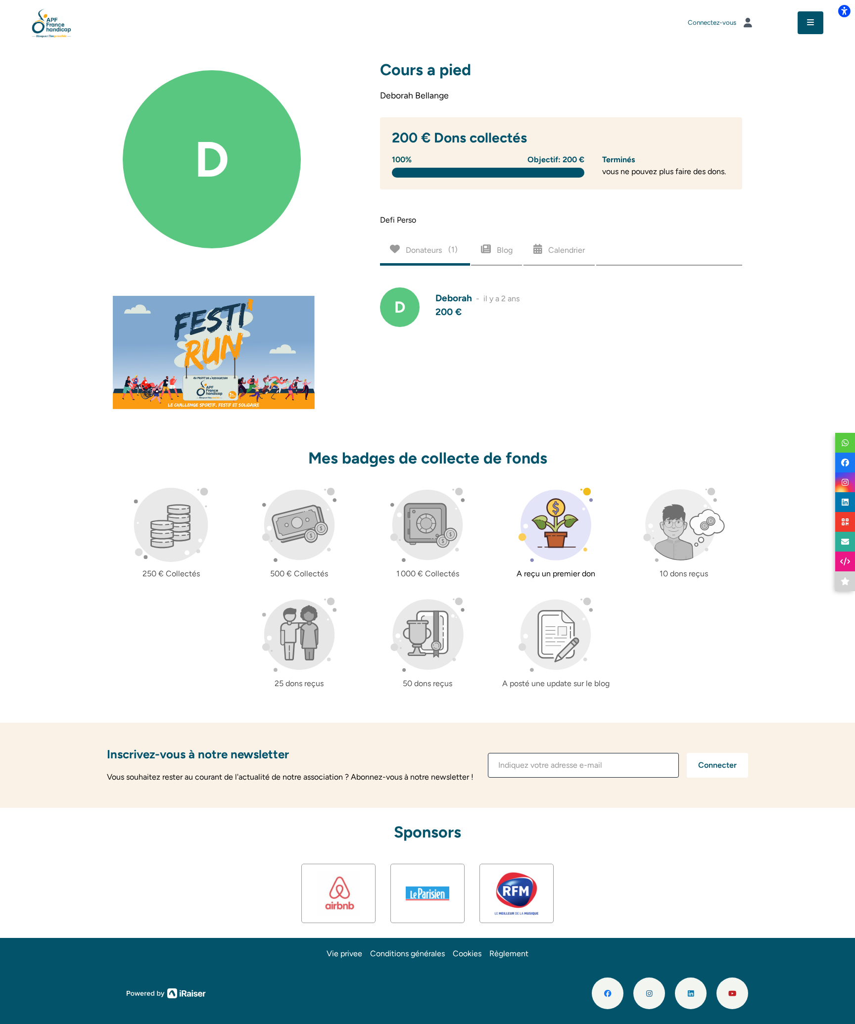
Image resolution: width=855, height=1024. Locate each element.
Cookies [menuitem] (467, 953)
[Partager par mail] (845, 542)
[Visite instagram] (649, 993)
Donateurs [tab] (431, 249)
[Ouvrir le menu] (810, 22)
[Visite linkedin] (691, 993)
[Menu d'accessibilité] (844, 11)
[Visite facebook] (607, 993)
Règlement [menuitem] (508, 953)
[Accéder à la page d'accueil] (52, 22)
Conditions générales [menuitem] (407, 953)
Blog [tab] (504, 249)
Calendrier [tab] (565, 249)
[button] (583, 765)
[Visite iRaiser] (166, 992)
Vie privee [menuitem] (344, 953)
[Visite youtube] (732, 993)
